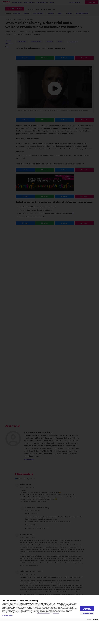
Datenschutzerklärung (43, 613)
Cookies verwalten (7, 615)
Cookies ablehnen (87, 613)
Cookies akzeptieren (87, 608)
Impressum (56, 613)
